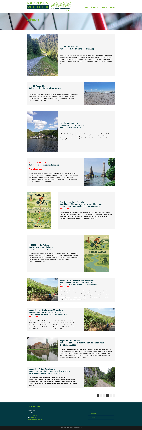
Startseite (93, 406)
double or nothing (76, 428)
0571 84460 (34, 416)
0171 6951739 (34, 418)
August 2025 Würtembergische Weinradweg (78, 283)
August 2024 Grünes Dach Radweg (49, 371)
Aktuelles (104, 7)
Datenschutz (94, 414)
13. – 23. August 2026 (45, 87)
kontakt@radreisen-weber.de (35, 420)
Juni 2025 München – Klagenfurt (81, 205)
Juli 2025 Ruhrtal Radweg (41, 247)
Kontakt (112, 7)
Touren (85, 7)
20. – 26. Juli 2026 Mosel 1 (73, 125)
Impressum (93, 417)
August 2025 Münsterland (82, 343)
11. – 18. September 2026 (77, 48)
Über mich (94, 7)
